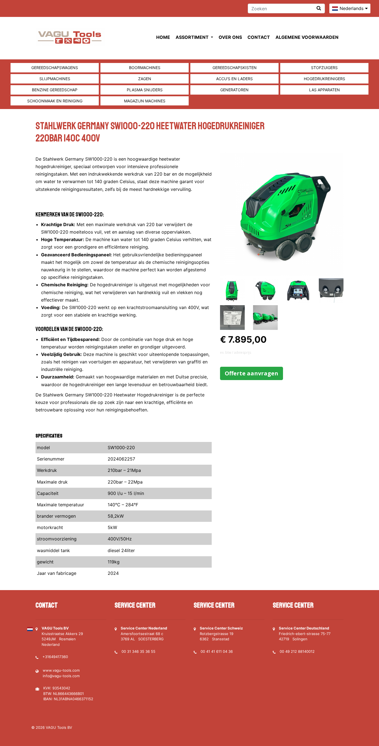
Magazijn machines (144, 100)
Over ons (230, 37)
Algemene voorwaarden (307, 37)
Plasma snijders (145, 89)
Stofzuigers (324, 67)
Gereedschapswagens (54, 67)
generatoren (234, 89)
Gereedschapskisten (235, 67)
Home (163, 37)
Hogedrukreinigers (324, 78)
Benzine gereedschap (54, 89)
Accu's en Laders (234, 78)
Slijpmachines (54, 78)
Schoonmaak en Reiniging (54, 100)
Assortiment (193, 37)
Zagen (144, 78)
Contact (258, 37)
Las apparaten (324, 89)
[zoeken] (319, 8)
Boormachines (144, 67)
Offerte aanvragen (251, 373)
